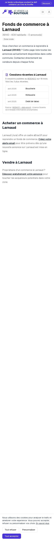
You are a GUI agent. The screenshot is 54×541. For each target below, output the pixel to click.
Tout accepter (12, 536)
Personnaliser (28, 529)
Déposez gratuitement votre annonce (22, 174)
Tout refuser (10, 529)
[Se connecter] (49, 12)
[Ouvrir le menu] (42, 12)
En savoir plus (42, 523)
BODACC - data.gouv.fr (22, 107)
